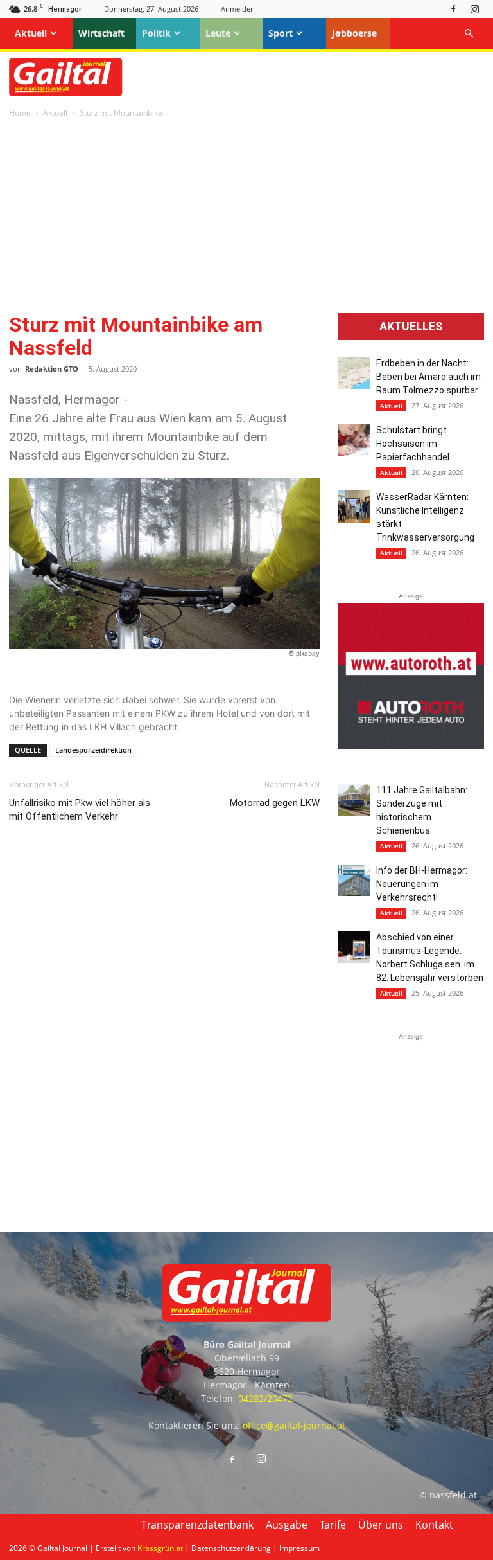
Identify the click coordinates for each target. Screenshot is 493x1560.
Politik (156, 33)
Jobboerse (354, 33)
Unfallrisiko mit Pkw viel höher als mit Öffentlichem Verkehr (79, 809)
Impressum (299, 1548)
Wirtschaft (101, 33)
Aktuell (31, 33)
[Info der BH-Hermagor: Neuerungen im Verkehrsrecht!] (354, 880)
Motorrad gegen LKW (275, 803)
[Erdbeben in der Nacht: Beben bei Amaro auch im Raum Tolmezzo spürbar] (354, 373)
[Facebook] (453, 8)
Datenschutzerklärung (231, 1548)
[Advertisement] (246, 217)
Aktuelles (410, 326)
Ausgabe (286, 1524)
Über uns (380, 1524)
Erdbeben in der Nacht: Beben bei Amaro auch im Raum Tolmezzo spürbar (428, 376)
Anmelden (238, 8)
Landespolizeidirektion (93, 750)
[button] (468, 34)
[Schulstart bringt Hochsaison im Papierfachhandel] (354, 440)
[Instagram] (474, 8)
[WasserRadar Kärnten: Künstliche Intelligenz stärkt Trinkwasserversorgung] (354, 506)
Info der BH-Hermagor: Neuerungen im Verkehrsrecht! (421, 883)
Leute (217, 33)
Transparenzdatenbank (197, 1524)
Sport (280, 33)
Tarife (333, 1524)
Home (20, 112)
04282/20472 (265, 1398)
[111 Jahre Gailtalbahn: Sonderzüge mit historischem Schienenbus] (354, 800)
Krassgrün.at (160, 1548)
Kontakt (434, 1524)
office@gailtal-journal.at (294, 1425)
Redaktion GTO (51, 368)
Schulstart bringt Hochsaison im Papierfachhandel (412, 443)
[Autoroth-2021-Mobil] (411, 745)
